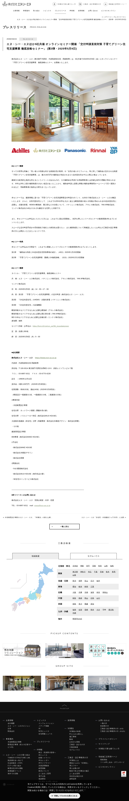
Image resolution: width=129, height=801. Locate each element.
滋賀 (92, 592)
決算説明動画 (44, 766)
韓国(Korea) (77, 619)
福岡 (74, 610)
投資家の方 (104, 726)
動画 (71, 739)
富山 (86, 581)
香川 (80, 604)
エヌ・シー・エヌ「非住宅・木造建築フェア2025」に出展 (103, 517)
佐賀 (80, 610)
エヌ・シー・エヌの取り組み (18, 755)
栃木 (107, 572)
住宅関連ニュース (45, 734)
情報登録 (103, 760)
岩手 (88, 566)
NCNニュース (44, 731)
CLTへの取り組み (14, 766)
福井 (98, 581)
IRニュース (43, 755)
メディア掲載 (44, 726)
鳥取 (74, 598)
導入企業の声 (74, 768)
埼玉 (90, 572)
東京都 (75, 572)
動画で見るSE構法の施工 (79, 771)
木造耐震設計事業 (15, 742)
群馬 (114, 572)
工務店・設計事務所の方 (92, 4)
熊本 (92, 610)
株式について (44, 771)
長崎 (86, 610)
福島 (112, 566)
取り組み (36, 11)
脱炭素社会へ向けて (15, 760)
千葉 (96, 572)
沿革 (9, 729)
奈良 (98, 592)
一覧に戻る (64, 526)
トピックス (47, 11)
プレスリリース (60, 11)
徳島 (74, 604)
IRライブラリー (45, 763)
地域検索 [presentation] (36, 556)
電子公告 (42, 776)
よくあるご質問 (45, 773)
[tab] (35, 556)
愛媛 (86, 604)
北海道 (75, 566)
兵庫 (80, 592)
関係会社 (11, 731)
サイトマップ (104, 744)
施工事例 (72, 737)
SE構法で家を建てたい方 (66, 4)
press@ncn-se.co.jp (42, 505)
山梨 (74, 575)
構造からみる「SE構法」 (79, 763)
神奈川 (83, 572)
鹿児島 (111, 610)
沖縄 (74, 613)
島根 (80, 598)
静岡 (86, 587)
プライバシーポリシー (108, 739)
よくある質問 (74, 773)
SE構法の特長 (74, 731)
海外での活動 (13, 773)
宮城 (94, 566)
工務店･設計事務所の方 (112, 729)
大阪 (74, 592)
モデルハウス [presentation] (94, 556)
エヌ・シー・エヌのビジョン (19, 726)
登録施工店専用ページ (117, 4)
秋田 (100, 566)
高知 (92, 604)
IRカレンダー (44, 760)
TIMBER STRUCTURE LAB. (19, 758)
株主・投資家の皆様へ (47, 752)
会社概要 (11, 723)
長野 (80, 581)
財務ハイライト (45, 758)
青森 (82, 566)
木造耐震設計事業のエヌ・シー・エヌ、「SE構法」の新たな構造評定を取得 (32, 517)
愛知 (74, 587)
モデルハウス (74, 750)
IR (39, 729)
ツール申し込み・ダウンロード (112, 762)
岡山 (86, 598)
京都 (86, 592)
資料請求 (72, 779)
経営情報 (42, 768)
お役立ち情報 (74, 742)
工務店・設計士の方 (77, 744)
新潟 (74, 581)
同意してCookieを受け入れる (65, 796)
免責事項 (42, 779)
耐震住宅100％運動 (15, 768)
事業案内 (26, 11)
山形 (106, 566)
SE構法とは (74, 760)
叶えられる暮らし (76, 734)
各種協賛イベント (15, 771)
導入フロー (73, 766)
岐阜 (80, 587)
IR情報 (72, 11)
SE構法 (71, 728)
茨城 (102, 572)
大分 (98, 610)
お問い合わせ (93, 11)
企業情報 (16, 11)
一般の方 (103, 723)
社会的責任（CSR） (16, 763)
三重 (92, 587)
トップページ (106, 17)
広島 (92, 598)
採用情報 (81, 11)
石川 (92, 581)
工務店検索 (73, 747)
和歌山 (105, 592)
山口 (98, 598)
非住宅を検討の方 (76, 776)
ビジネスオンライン (108, 11)
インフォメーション (46, 723)
